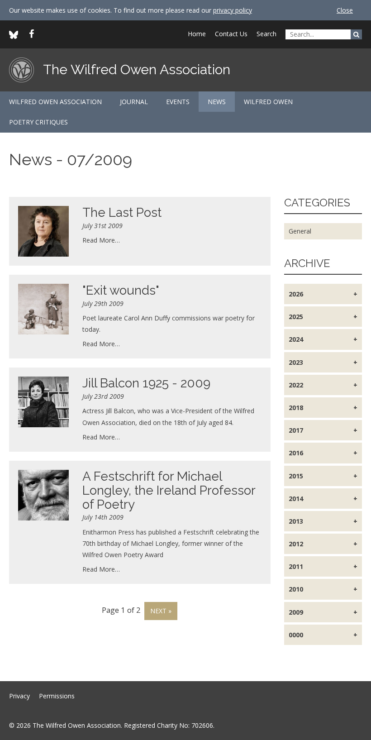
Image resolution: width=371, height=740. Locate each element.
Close (345, 10)
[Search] (356, 34)
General (300, 231)
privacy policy (232, 10)
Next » (160, 610)
